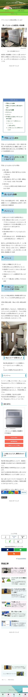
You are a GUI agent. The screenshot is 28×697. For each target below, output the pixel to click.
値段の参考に (12, 125)
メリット (8, 114)
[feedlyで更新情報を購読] (20, 549)
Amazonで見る (14, 437)
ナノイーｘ (10, 123)
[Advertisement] (14, 81)
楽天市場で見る (14, 441)
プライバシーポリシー (14, 690)
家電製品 (5, 497)
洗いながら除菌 (10, 110)
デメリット (9, 112)
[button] (18, 541)
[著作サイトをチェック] (7, 549)
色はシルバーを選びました (14, 121)
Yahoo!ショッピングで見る (14, 445)
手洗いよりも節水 (10, 103)
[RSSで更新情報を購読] (14, 553)
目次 (11, 100)
